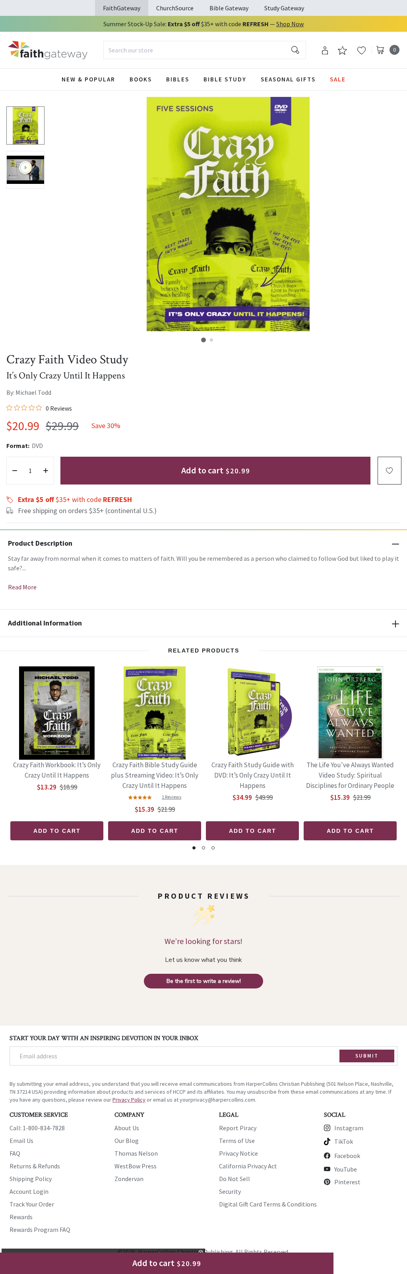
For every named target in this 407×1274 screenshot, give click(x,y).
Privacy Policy (128, 1099)
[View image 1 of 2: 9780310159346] (25, 125)
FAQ (15, 1153)
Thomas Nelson (136, 1153)
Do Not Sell (234, 1179)
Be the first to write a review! (204, 981)
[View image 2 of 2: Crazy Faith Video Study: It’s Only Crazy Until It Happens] (25, 170)
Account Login (29, 1191)
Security (230, 1191)
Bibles (177, 79)
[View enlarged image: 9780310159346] (228, 214)
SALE (338, 79)
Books (141, 79)
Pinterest (347, 1182)
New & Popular (88, 79)
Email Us (21, 1141)
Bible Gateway (228, 8)
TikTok (343, 1141)
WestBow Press (135, 1166)
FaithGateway (121, 8)
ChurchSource (175, 8)
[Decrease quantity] (15, 470)
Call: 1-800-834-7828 (37, 1128)
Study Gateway (284, 8)
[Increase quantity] (46, 470)
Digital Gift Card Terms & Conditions (268, 1204)
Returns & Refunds (35, 1166)
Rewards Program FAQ (40, 1229)
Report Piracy (237, 1128)
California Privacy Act (248, 1166)
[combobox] (204, 50)
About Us (126, 1128)
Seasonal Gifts (288, 79)
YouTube (345, 1169)
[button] (203, 340)
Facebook (347, 1156)
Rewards (21, 1217)
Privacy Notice (238, 1153)
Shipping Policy (31, 1179)
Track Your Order (32, 1204)
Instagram (348, 1128)
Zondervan (128, 1179)
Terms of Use (237, 1141)
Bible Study (225, 79)
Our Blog (126, 1141)
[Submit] (295, 50)
